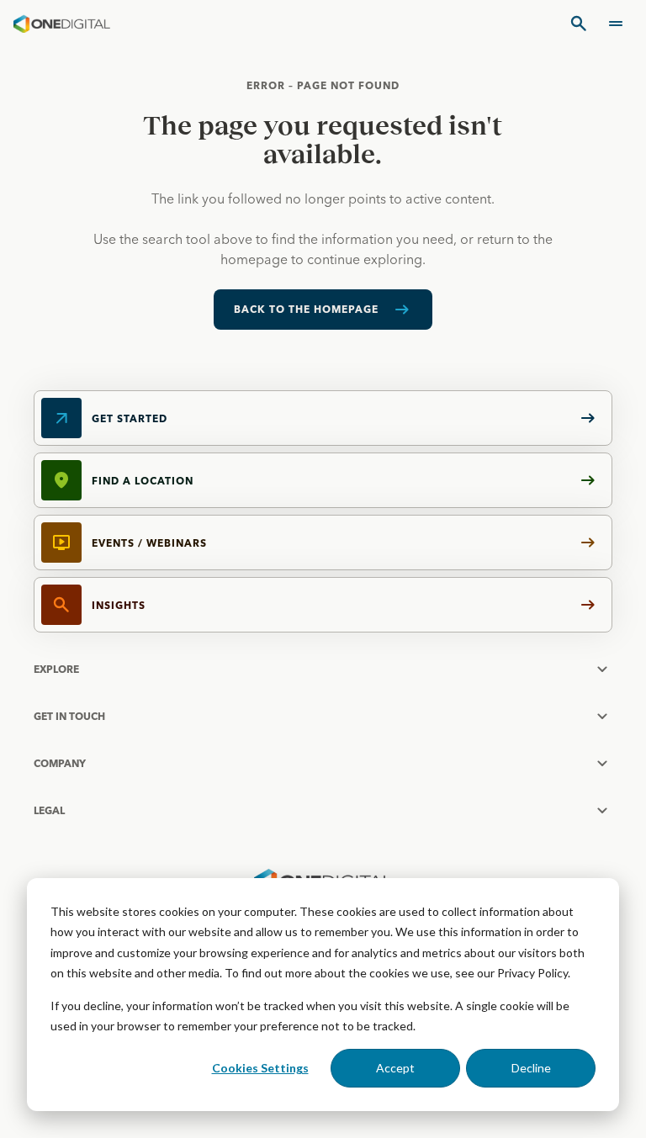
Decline (531, 1068)
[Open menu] (616, 23)
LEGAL (49, 810)
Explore (56, 669)
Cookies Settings (260, 1068)
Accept (395, 1068)
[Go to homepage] (61, 23)
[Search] (579, 23)
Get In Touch (69, 716)
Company (60, 763)
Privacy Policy (532, 973)
